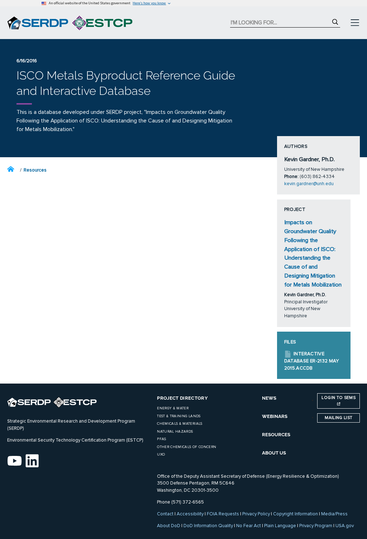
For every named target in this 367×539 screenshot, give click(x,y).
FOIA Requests (223, 514)
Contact (165, 514)
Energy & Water (173, 408)
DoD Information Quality (208, 526)
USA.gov (344, 526)
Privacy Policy (256, 514)
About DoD (168, 526)
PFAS (161, 439)
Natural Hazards (175, 431)
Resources (35, 170)
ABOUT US (274, 453)
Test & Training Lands (178, 416)
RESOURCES (276, 434)
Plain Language (280, 526)
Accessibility (190, 514)
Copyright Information (295, 514)
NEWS (269, 398)
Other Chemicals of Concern (186, 447)
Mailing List (338, 417)
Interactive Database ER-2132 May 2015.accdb (311, 361)
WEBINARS (274, 416)
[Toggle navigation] (355, 23)
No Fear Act (248, 526)
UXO (161, 454)
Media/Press (334, 514)
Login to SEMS (338, 397)
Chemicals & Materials (179, 424)
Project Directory (182, 398)
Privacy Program (315, 526)
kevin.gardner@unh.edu (309, 184)
